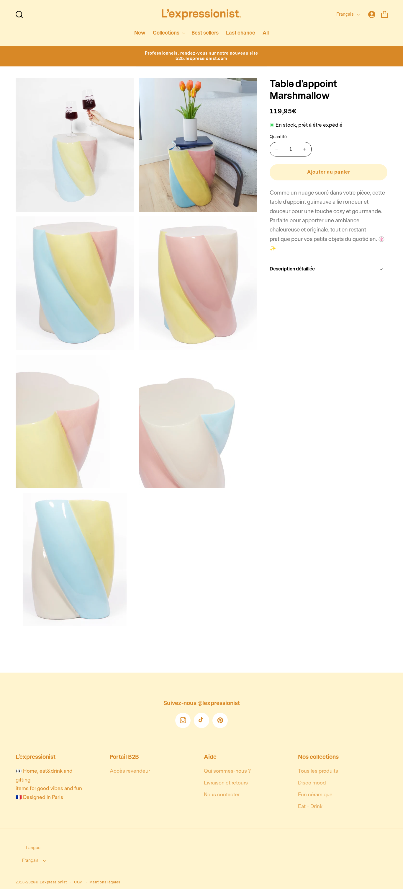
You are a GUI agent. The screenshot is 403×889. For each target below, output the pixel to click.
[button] (19, 14)
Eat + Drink (310, 806)
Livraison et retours (226, 782)
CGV (78, 882)
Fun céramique (315, 794)
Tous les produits (318, 771)
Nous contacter (222, 794)
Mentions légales (104, 882)
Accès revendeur (130, 771)
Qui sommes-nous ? (227, 771)
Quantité (278, 137)
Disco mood (312, 782)
